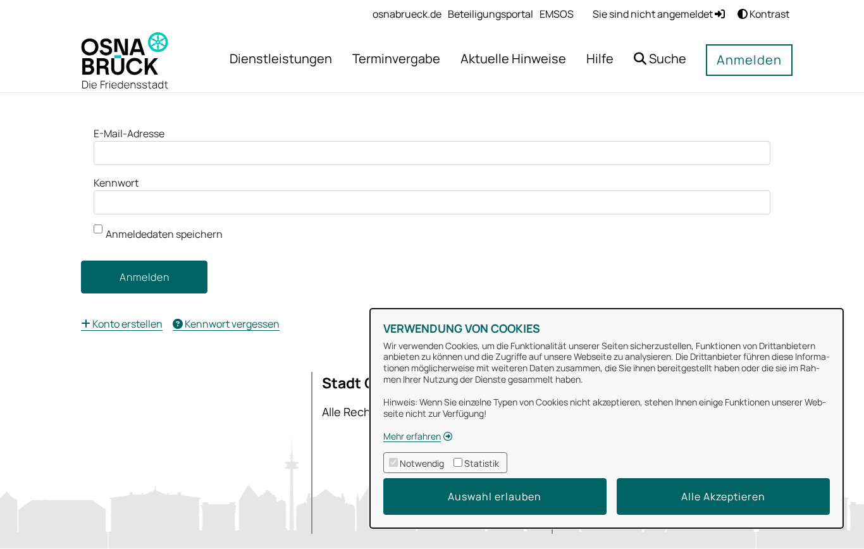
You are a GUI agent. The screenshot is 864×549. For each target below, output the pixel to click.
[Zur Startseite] (124, 59)
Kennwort (116, 183)
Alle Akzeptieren (723, 496)
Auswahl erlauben (494, 496)
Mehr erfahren (412, 436)
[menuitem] (407, 14)
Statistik (481, 463)
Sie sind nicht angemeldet (654, 14)
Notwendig (422, 463)
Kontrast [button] (768, 14)
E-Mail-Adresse (129, 133)
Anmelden (749, 59)
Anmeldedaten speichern (164, 234)
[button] (660, 60)
